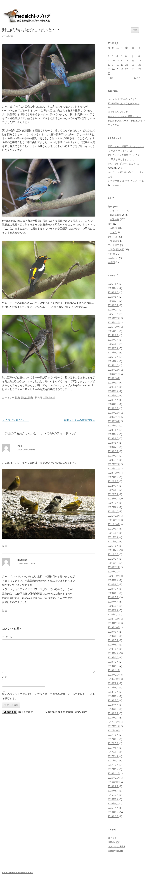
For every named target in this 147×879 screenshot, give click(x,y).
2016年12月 (114, 773)
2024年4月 (113, 400)
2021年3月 (113, 554)
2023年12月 (114, 412)
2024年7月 (113, 391)
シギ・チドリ (117, 211)
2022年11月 (114, 468)
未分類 (111, 262)
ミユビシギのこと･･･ (15, 420)
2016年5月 (113, 803)
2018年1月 (113, 717)
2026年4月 (113, 301)
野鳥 (17, 397)
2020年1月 (113, 614)
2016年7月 (113, 795)
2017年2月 (113, 765)
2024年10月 (114, 378)
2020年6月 (113, 593)
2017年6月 (113, 747)
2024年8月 (113, 387)
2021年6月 (113, 541)
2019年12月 (114, 619)
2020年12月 (114, 567)
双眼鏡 (113, 228)
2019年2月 (113, 662)
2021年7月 (113, 537)
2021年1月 (113, 563)
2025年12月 (114, 318)
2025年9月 (113, 331)
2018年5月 (113, 700)
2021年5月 (113, 546)
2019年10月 (114, 627)
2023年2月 (113, 455)
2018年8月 (113, 687)
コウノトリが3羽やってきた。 (123, 99)
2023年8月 (113, 430)
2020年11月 (114, 571)
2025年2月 (113, 361)
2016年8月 (113, 790)
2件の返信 (7, 35)
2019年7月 (113, 640)
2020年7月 (113, 588)
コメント (7, 637)
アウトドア (113, 245)
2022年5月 (113, 494)
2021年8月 (113, 533)
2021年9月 (113, 528)
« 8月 (110, 77)
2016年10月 (114, 782)
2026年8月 (113, 284)
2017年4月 (113, 756)
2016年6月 (113, 799)
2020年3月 (113, 606)
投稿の (114, 842)
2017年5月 (113, 752)
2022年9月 (113, 477)
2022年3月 (113, 503)
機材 (110, 223)
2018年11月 (114, 674)
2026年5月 (113, 296)
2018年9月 (113, 683)
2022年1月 (113, 511)
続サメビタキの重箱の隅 (79, 420)
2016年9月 (113, 786)
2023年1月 (113, 460)
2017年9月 (113, 735)
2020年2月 (113, 610)
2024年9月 (113, 382)
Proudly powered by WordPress (17, 872)
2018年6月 (113, 696)
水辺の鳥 (114, 219)
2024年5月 (113, 395)
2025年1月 (113, 365)
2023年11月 (114, 417)
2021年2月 (113, 558)
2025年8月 (113, 335)
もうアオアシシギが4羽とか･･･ (124, 116)
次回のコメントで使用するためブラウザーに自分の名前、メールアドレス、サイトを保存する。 (48, 696)
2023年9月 (113, 425)
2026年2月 (113, 309)
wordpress (113, 258)
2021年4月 (113, 550)
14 (133, 60)
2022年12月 (114, 464)
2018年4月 (113, 704)
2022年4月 (113, 498)
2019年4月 (113, 653)
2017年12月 (114, 722)
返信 (4, 546)
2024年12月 (114, 369)
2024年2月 (113, 408)
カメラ (113, 232)
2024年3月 (113, 404)
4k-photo (114, 241)
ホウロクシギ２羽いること (122, 163)
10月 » (137, 77)
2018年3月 (113, 709)
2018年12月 (114, 670)
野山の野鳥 (27, 397)
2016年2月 (113, 816)
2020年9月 (113, 580)
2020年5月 (113, 597)
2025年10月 (114, 327)
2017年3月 (113, 760)
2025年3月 (113, 357)
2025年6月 (113, 344)
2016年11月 (114, 777)
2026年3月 (113, 305)
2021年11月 (114, 520)
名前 (4, 677)
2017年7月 (113, 743)
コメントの (116, 846)
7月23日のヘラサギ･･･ (120, 112)
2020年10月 (114, 576)
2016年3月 (113, 812)
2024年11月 (114, 374)
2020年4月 (113, 601)
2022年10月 (114, 473)
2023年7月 (113, 434)
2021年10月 (114, 524)
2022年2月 (113, 507)
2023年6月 (113, 438)
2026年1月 (113, 314)
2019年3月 (113, 657)
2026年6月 (113, 292)
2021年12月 (114, 515)
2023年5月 (113, 442)
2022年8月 (113, 481)
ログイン (112, 838)
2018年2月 (113, 713)
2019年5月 (113, 649)
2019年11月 (114, 623)
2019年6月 (113, 644)
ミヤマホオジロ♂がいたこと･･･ (124, 180)
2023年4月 (113, 447)
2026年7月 (113, 288)
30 (109, 73)
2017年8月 (113, 739)
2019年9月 (113, 631)
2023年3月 (113, 451)
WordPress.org (115, 850)
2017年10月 (114, 730)
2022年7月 (113, 485)
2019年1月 (113, 666)
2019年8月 (113, 636)
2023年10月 (114, 421)
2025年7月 (113, 339)
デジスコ (112, 236)
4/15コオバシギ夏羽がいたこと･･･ (126, 146)
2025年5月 (113, 348)
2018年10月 (114, 679)
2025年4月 (113, 352)
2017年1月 (113, 769)
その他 (111, 253)
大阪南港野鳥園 (116, 249)
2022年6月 (113, 490)
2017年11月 (114, 726)
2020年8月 (113, 584)
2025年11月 (114, 322)
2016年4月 (113, 808)
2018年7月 (113, 692)
